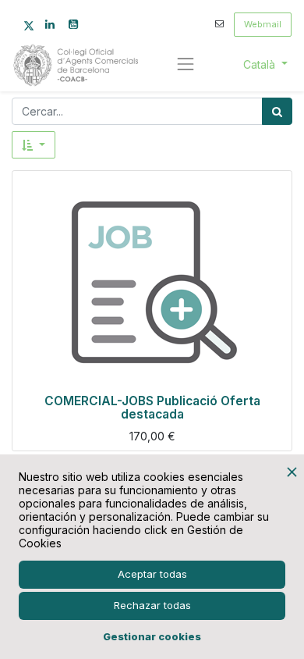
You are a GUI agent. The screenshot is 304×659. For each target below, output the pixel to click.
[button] (33, 145)
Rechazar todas (152, 605)
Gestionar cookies (152, 636)
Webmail (262, 24)
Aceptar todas (152, 574)
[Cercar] (277, 111)
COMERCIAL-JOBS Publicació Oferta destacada (152, 408)
